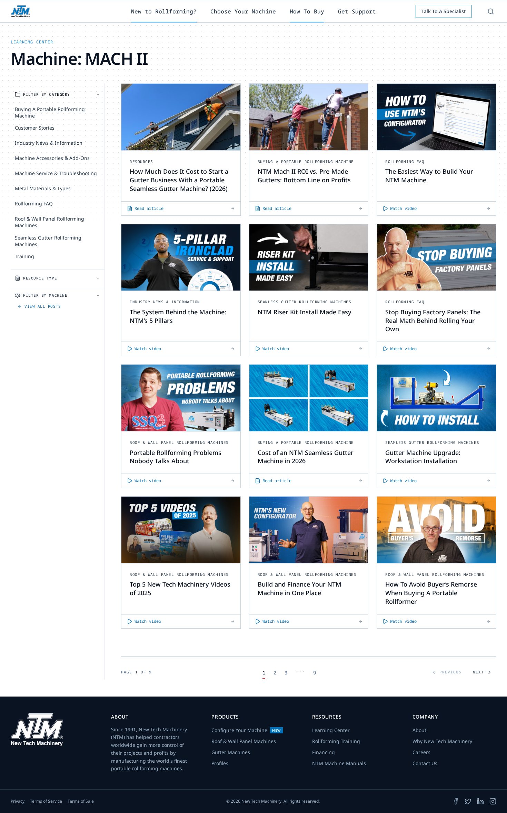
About (419, 730)
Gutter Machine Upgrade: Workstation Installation (422, 456)
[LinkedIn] (480, 801)
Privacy (17, 801)
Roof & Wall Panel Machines (243, 741)
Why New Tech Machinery (442, 741)
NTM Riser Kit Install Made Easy (304, 312)
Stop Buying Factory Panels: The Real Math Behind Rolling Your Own (432, 320)
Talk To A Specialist (443, 11)
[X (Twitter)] (468, 801)
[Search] (490, 11)
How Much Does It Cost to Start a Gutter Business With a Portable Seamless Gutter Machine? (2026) (179, 180)
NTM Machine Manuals (339, 763)
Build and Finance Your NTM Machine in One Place (299, 588)
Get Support (357, 11)
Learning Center (331, 730)
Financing (323, 752)
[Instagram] (492, 801)
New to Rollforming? (164, 11)
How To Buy (307, 11)
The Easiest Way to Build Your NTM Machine (429, 175)
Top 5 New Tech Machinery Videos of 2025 (180, 588)
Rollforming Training (336, 741)
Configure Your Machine (246, 730)
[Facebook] (455, 801)
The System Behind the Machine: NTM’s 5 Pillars (178, 316)
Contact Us (424, 763)
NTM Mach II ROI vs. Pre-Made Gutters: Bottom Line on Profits (304, 175)
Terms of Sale (81, 801)
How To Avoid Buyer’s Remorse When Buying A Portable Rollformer (431, 593)
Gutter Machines (230, 752)
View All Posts (42, 306)
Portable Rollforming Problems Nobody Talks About (175, 456)
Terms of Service (46, 801)
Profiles (219, 763)
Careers (421, 752)
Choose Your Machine (243, 11)
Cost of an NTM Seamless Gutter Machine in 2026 (306, 456)
